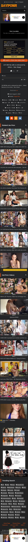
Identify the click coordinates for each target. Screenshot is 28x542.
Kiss (16, 503)
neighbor (9, 112)
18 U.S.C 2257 (14, 525)
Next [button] (25, 472)
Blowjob (4, 490)
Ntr (11, 509)
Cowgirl (17, 490)
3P (3, 484)
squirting (12, 514)
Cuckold (16, 100)
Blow (24, 487)
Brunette (11, 490)
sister (12, 512)
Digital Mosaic (19, 492)
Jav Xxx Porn (22, 102)
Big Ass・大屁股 (7, 100)
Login (16, 2)
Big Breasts (11, 487)
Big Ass (4, 487)
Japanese (4, 503)
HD (3, 501)
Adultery (6, 110)
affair (8, 484)
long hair (22, 503)
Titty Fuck (4, 517)
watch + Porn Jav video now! (15, 60)
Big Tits (18, 487)
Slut (24, 512)
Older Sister (18, 509)
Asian (13, 484)
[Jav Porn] (12, 6)
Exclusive (19, 495)
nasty (24, 506)
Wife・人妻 (20, 107)
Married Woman (6, 506)
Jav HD (14, 102)
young (23, 517)
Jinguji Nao (17, 96)
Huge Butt (9, 501)
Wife (21, 112)
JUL (11, 503)
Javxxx (19, 105)
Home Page (7, 523)
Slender (18, 512)
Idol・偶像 (23, 100)
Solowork (4, 514)
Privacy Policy (16, 523)
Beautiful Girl (20, 484)
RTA (14, 527)
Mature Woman (21, 110)
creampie (4, 492)
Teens (18, 514)
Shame (15, 112)
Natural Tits (5, 509)
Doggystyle (5, 495)
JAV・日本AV (12, 105)
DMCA (22, 525)
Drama (12, 495)
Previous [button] (2, 472)
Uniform (12, 517)
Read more (13, 90)
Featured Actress (6, 498)
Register (21, 2)
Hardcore (21, 498)
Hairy (14, 498)
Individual (13, 110)
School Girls (5, 512)
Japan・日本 (7, 102)
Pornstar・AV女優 (10, 107)
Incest (15, 501)
